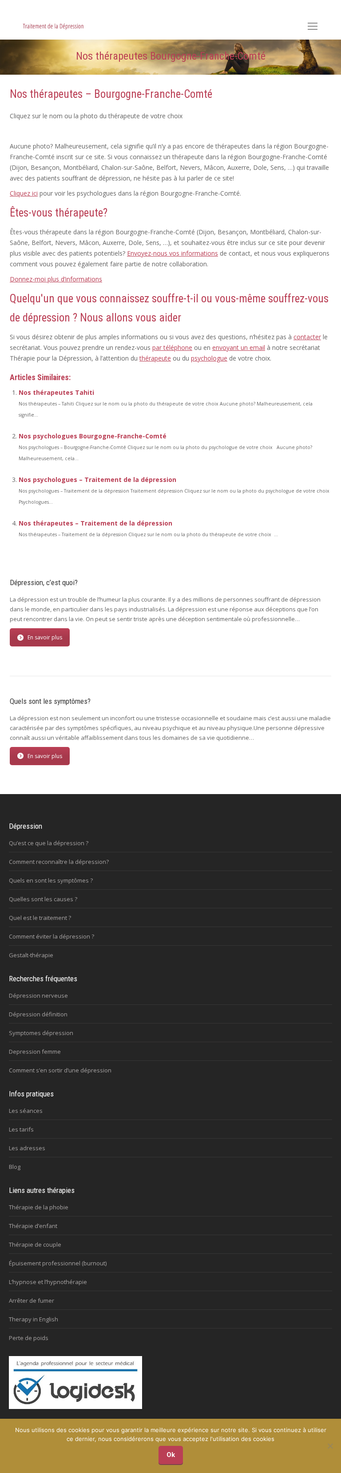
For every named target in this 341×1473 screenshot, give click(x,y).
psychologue (209, 358)
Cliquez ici (24, 193)
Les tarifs (21, 1129)
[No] (329, 1445)
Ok (171, 1455)
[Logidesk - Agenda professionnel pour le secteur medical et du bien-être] (75, 1407)
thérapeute (155, 358)
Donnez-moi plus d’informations (56, 279)
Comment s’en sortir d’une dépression (60, 1070)
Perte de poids (28, 1338)
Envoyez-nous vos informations (172, 253)
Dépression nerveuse (38, 995)
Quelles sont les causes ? (43, 899)
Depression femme (35, 1052)
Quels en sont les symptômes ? (51, 880)
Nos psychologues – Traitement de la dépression (97, 479)
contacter (307, 337)
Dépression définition (38, 1014)
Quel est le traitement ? (40, 918)
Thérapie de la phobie (38, 1207)
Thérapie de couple (35, 1244)
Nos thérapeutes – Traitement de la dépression (95, 523)
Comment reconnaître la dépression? (59, 862)
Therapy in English (33, 1319)
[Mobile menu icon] (312, 26)
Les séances (26, 1111)
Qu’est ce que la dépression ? (48, 843)
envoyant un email (238, 347)
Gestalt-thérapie (31, 955)
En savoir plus (45, 637)
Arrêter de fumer (31, 1300)
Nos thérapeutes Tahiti (56, 392)
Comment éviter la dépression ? (51, 936)
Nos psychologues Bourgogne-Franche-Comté (93, 436)
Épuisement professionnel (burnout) (58, 1263)
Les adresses (27, 1148)
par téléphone (172, 347)
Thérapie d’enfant (33, 1226)
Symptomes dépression (41, 1033)
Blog (14, 1167)
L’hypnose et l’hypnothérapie (48, 1282)
